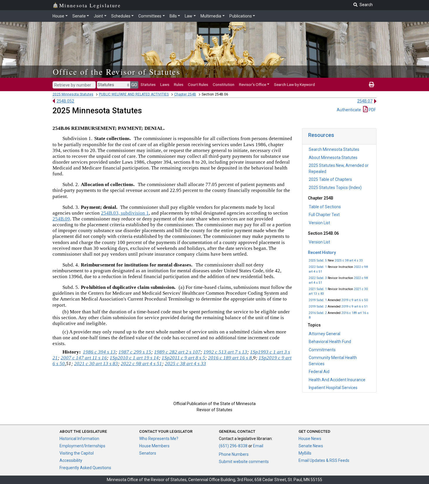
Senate (79, 16)
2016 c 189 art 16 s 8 (230, 358)
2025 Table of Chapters (330, 179)
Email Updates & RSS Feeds (324, 460)
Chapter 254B (185, 94)
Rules (178, 84)
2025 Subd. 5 (318, 260)
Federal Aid (319, 371)
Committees (149, 16)
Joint (98, 16)
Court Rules (198, 84)
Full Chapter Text (324, 214)
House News (310, 438)
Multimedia (210, 16)
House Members (154, 446)
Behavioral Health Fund (330, 341)
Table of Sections (325, 206)
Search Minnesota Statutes (334, 149)
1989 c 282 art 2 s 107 (177, 352)
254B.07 (364, 101)
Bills (173, 16)
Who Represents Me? (158, 438)
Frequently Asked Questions (85, 467)
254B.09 (61, 219)
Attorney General (324, 333)
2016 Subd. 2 (318, 313)
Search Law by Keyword (294, 84)
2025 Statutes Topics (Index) (335, 187)
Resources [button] (321, 135)
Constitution (223, 84)
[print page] (371, 84)
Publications (240, 16)
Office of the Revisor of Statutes (116, 71)
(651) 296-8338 (233, 446)
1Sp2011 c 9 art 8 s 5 (183, 358)
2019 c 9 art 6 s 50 (354, 300)
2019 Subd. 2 (318, 306)
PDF (372, 109)
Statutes (148, 84)
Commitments (322, 349)
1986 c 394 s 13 (99, 352)
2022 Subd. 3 (318, 278)
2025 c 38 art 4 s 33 (349, 260)
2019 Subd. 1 (318, 300)
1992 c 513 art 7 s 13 (225, 352)
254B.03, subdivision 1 (125, 213)
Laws (164, 84)
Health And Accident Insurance (337, 379)
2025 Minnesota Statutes (73, 94)
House (58, 16)
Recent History (322, 252)
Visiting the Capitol (77, 453)
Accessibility (71, 460)
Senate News (311, 446)
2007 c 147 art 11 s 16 (84, 358)
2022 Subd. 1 (318, 267)
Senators (147, 453)
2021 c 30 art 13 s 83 (96, 363)
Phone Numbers (234, 454)
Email (258, 446)
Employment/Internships (82, 446)
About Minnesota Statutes (333, 157)
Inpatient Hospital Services (333, 387)
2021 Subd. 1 (318, 289)
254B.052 (65, 101)
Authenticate (349, 109)
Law (188, 16)
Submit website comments (244, 461)
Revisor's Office (252, 84)
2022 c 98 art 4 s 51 (141, 363)
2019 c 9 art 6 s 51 (354, 306)
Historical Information (79, 438)
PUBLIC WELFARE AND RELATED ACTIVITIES (134, 94)
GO (134, 84)
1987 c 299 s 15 (134, 352)
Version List (319, 222)
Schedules (120, 16)
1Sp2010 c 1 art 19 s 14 (134, 358)
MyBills (305, 453)
